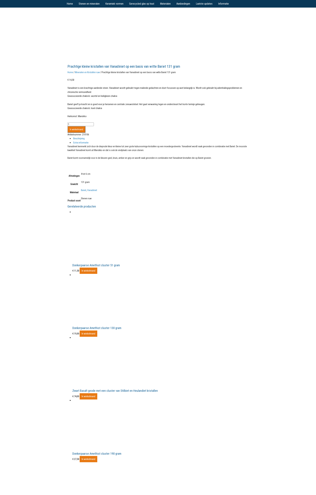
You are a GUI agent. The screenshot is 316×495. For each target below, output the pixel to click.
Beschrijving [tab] (79, 138)
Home (70, 72)
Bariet (83, 190)
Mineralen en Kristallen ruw (87, 72)
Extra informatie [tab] (81, 142)
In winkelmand (76, 129)
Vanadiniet (92, 190)
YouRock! (92, 15)
